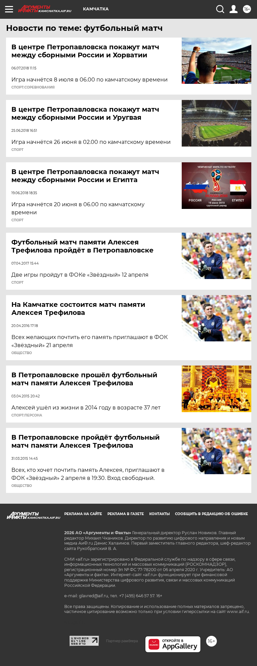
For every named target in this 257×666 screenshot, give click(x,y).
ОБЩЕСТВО (21, 353)
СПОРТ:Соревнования (33, 87)
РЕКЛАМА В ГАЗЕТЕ (125, 514)
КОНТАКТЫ (159, 514)
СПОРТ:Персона (26, 415)
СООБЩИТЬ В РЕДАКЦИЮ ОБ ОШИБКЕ (211, 514)
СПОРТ (17, 150)
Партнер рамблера (122, 641)
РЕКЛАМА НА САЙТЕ (83, 514)
